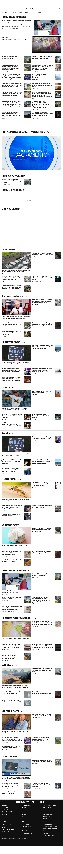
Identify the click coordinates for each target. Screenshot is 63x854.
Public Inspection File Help (9, 829)
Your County (38, 12)
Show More (31, 124)
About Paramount (47, 824)
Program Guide (47, 809)
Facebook (24, 809)
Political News (5, 807)
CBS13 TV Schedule (13, 189)
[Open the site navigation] (12, 8)
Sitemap (45, 818)
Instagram (24, 812)
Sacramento (5, 12)
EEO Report (5, 834)
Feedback (45, 833)
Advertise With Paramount (50, 826)
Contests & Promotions (49, 812)
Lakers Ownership (6, 814)
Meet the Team (47, 807)
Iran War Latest (5, 809)
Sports (27, 12)
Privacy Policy (26, 824)
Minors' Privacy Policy (28, 833)
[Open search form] (59, 9)
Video (32, 12)
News (14, 12)
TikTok (24, 814)
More (19, 250)
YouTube (24, 807)
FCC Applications (6, 831)
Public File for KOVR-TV (8, 824)
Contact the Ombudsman (49, 835)
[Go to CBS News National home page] (31, 9)
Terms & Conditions (48, 816)
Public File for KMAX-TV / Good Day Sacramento (10, 826)
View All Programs (31, 200)
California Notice (26, 826)
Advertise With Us (47, 814)
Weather (20, 12)
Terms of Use (25, 831)
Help (44, 831)
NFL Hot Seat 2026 (7, 812)
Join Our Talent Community (50, 828)
